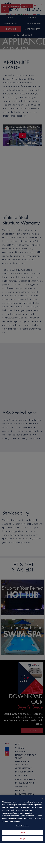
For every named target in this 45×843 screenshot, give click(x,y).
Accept (22, 839)
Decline (22, 832)
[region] (22, 819)
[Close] (42, 798)
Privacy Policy (14, 821)
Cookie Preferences (22, 826)
